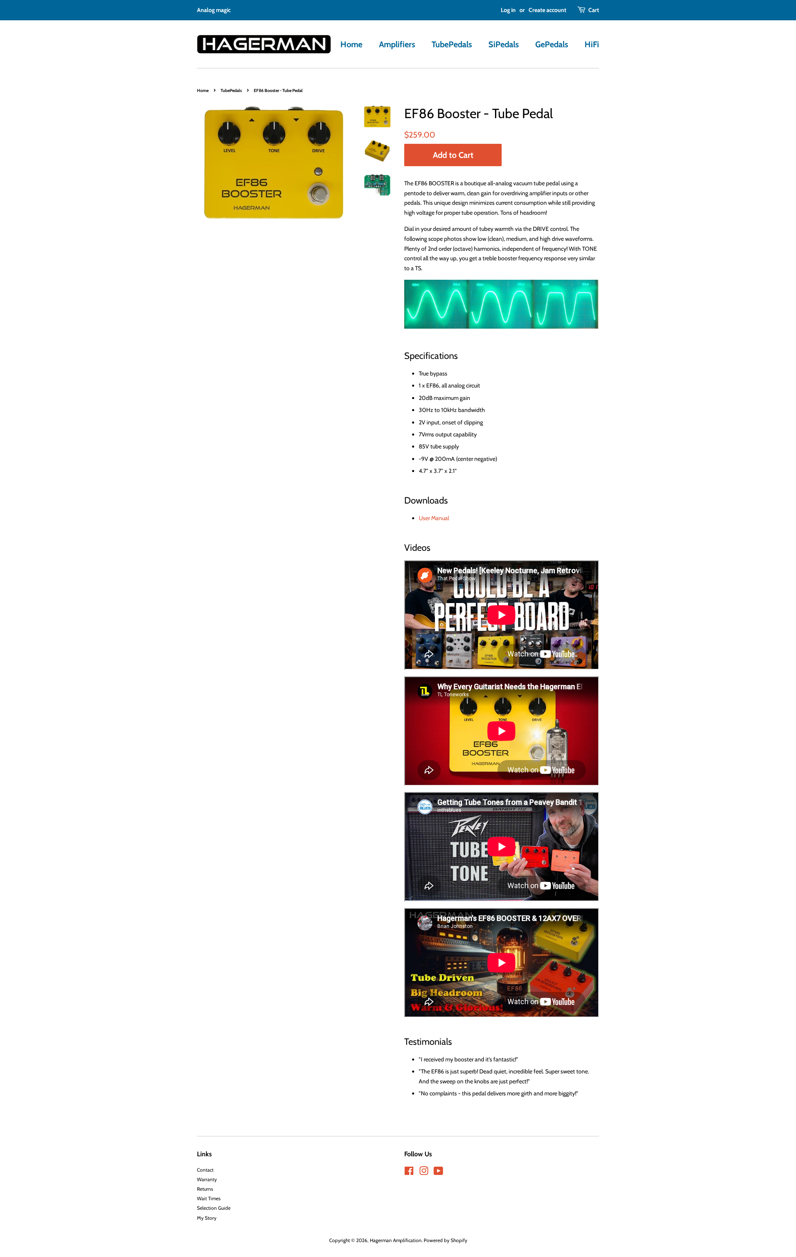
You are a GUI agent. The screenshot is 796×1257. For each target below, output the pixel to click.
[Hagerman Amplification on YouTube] (438, 1173)
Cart (593, 10)
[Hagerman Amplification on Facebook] (409, 1173)
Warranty (207, 1179)
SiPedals (503, 44)
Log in (508, 10)
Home (351, 44)
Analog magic (214, 10)
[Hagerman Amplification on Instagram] (423, 1173)
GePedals (551, 44)
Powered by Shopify (445, 1240)
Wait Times (209, 1198)
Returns (205, 1189)
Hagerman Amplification (396, 1240)
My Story (206, 1218)
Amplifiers (397, 44)
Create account (547, 10)
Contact (205, 1170)
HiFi (592, 44)
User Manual (434, 518)
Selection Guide (214, 1208)
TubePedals (452, 44)
